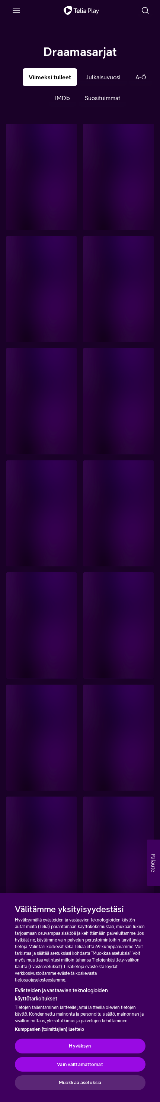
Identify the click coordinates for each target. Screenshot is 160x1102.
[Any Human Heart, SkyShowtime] (41, 850)
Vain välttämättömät (80, 1064)
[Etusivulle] (81, 10)
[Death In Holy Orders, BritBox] (41, 177)
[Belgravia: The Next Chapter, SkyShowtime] (41, 401)
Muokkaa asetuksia (80, 1082)
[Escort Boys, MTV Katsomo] (41, 738)
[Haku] (145, 10)
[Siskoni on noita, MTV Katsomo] (118, 513)
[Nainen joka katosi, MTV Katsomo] (118, 177)
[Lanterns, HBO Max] (118, 289)
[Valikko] (16, 10)
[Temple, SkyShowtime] (41, 625)
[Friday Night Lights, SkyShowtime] (41, 289)
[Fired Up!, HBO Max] (118, 738)
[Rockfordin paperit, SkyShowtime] (118, 625)
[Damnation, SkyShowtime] (118, 401)
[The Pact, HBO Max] (41, 513)
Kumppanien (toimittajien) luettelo (49, 1029)
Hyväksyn (80, 1046)
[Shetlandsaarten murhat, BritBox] (118, 850)
